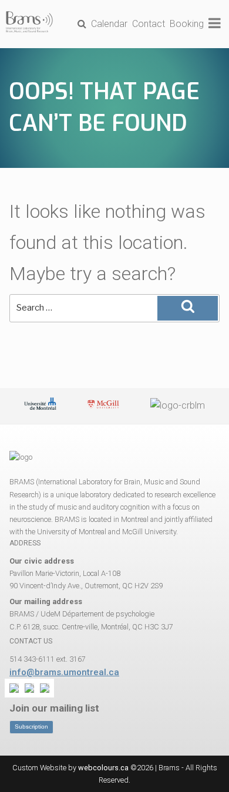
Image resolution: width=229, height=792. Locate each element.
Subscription (31, 726)
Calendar (109, 23)
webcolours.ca (103, 767)
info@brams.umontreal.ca (64, 672)
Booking (187, 23)
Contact (148, 23)
